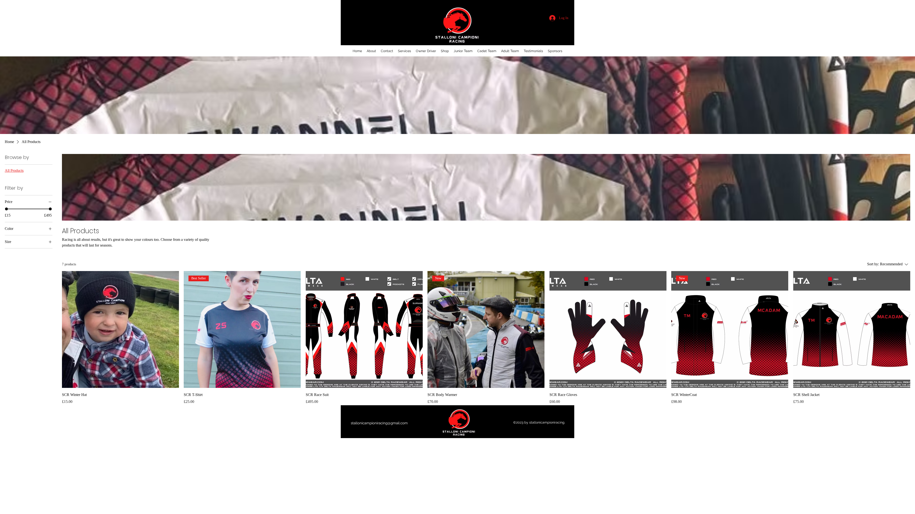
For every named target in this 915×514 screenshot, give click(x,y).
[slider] (6, 209)
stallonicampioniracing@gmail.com (379, 423)
